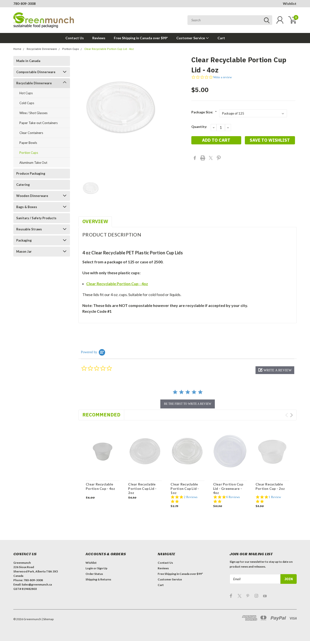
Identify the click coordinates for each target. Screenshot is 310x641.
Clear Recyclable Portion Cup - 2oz (270, 486)
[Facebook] (194, 158)
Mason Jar (24, 251)
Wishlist (289, 3)
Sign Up (102, 568)
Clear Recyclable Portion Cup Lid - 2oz (142, 488)
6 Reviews (233, 497)
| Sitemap (48, 619)
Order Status (94, 574)
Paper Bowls (28, 143)
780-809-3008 (24, 3)
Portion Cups (70, 49)
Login (89, 568)
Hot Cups (26, 93)
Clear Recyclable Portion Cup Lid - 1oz (184, 488)
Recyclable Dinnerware (42, 49)
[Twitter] (210, 158)
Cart (221, 38)
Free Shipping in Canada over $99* (141, 38)
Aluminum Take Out (33, 162)
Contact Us (74, 38)
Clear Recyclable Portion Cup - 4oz (117, 283)
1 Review (275, 497)
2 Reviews (190, 497)
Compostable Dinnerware (35, 72)
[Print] (202, 158)
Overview (95, 221)
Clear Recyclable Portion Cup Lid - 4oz (109, 49)
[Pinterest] (218, 158)
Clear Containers (31, 133)
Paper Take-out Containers (38, 123)
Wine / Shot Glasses (33, 113)
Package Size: (204, 112)
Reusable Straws (29, 229)
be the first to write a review (187, 404)
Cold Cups (26, 103)
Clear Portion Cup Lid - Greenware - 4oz (228, 488)
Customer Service (191, 38)
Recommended (101, 414)
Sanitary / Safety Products (36, 218)
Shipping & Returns (98, 579)
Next (291, 415)
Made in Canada (28, 61)
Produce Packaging (30, 173)
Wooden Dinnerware (32, 196)
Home (17, 49)
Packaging (24, 240)
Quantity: (199, 127)
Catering (23, 185)
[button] (275, 370)
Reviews (98, 38)
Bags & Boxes (26, 207)
